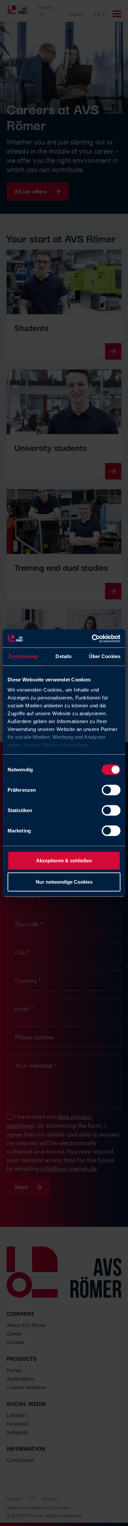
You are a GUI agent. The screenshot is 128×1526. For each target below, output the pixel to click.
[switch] (111, 790)
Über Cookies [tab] (104, 656)
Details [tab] (63, 656)
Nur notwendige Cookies (64, 882)
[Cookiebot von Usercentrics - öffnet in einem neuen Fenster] (92, 638)
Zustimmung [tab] (22, 656)
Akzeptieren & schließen (64, 860)
